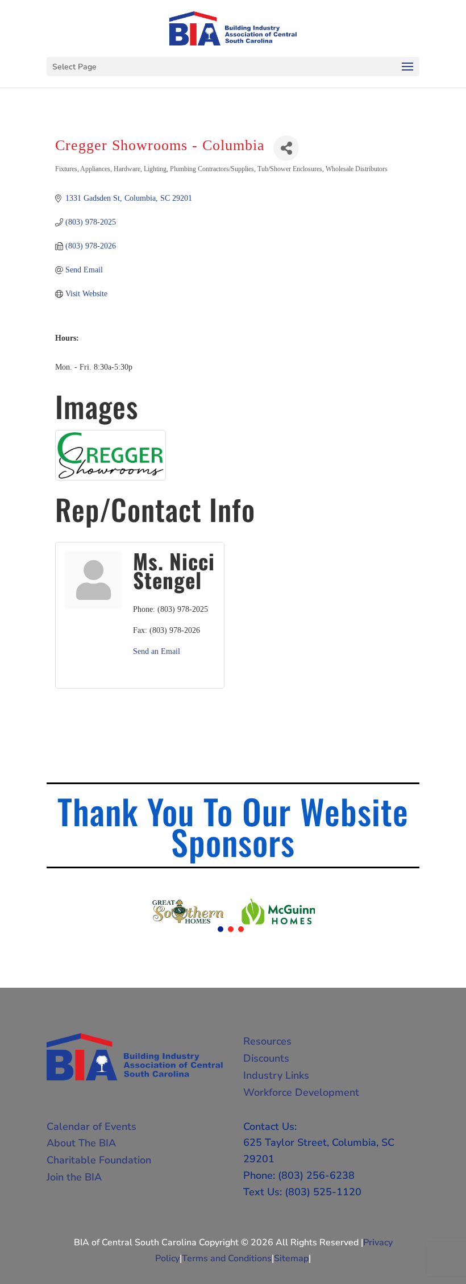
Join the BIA (74, 1177)
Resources (267, 1041)
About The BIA (81, 1143)
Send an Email (156, 651)
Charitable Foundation (99, 1160)
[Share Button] (286, 148)
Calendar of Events (91, 1126)
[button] (220, 929)
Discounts (266, 1058)
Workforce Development (301, 1092)
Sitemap (291, 1258)
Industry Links (276, 1075)
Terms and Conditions (227, 1258)
